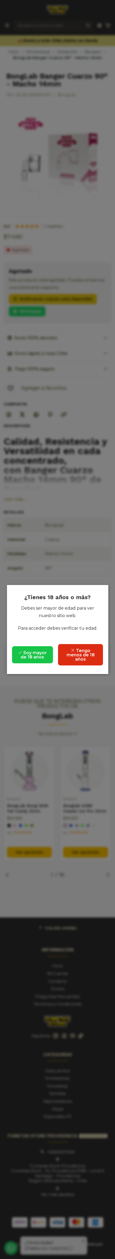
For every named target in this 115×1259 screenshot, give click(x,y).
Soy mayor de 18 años (34, 655)
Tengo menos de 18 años (81, 655)
